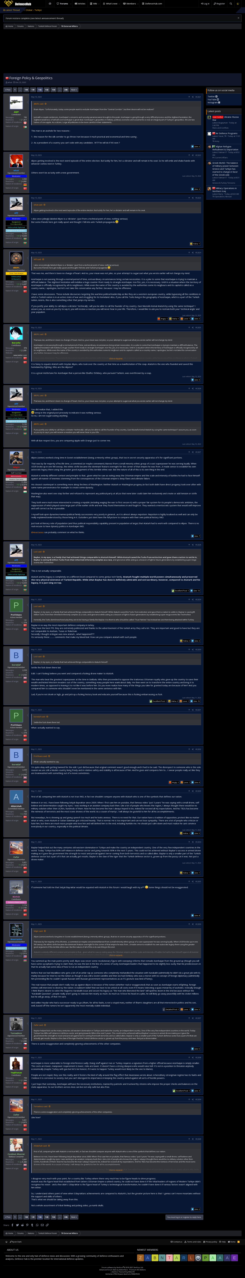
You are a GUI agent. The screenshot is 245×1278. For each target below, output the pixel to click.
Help (224, 1241)
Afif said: (37, 259)
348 (65, 89)
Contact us (177, 1241)
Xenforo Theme (123, 1272)
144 (53, 89)
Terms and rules (194, 1241)
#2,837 (198, 1018)
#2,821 (198, 97)
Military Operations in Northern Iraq (224, 189)
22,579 (24, 485)
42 (20, 675)
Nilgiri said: (38, 931)
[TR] (7, 78)
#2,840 (198, 1139)
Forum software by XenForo (122, 1267)
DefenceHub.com (153, 3)
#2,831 (198, 710)
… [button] (20, 89)
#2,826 (198, 388)
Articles (81, 3)
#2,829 (198, 599)
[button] (70, 3)
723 (25, 814)
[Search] (230, 3)
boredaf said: (39, 716)
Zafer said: (38, 1025)
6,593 (24, 675)
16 (20, 1080)
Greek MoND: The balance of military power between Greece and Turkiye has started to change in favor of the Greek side (225, 168)
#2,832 (198, 749)
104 (18, 236)
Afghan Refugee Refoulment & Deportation (225, 148)
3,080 (24, 1041)
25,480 (24, 1162)
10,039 (24, 236)
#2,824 (198, 252)
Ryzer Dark (17, 1241)
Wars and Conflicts (220, 127)
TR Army (215, 141)
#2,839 (198, 1099)
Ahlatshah (16, 806)
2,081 (24, 350)
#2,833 (198, 791)
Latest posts (214, 111)
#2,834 (198, 842)
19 (21, 814)
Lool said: (38, 551)
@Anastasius (37, 532)
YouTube (212, 99)
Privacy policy (211, 1241)
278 (25, 622)
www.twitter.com (20, 355)
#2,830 (198, 649)
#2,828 (198, 545)
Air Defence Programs (226, 133)
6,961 (24, 181)
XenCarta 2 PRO (111, 1274)
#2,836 (198, 924)
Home (50, 3)
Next (73, 89)
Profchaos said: (40, 756)
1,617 (24, 120)
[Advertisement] (122, 52)
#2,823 (198, 198)
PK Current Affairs (220, 157)
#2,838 (198, 1057)
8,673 (24, 865)
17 (20, 181)
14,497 (24, 284)
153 (18, 485)
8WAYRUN (136, 1274)
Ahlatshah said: (40, 1145)
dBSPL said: (39, 104)
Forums (64, 3)
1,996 (24, 1080)
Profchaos (16, 614)
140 (26, 89)
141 (33, 89)
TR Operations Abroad (222, 196)
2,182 (24, 907)
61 (20, 907)
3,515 (24, 953)
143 (46, 89)
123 (18, 284)
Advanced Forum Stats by (122, 1270)
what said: (38, 204)
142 (39, 89)
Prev (8, 89)
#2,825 (198, 327)
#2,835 (198, 881)
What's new (111, 3)
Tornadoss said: (41, 1106)
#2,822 (198, 155)
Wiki (95, 3)
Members (131, 3)
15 (20, 865)
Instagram (213, 102)
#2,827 (198, 452)
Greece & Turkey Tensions (223, 182)
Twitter (212, 96)
